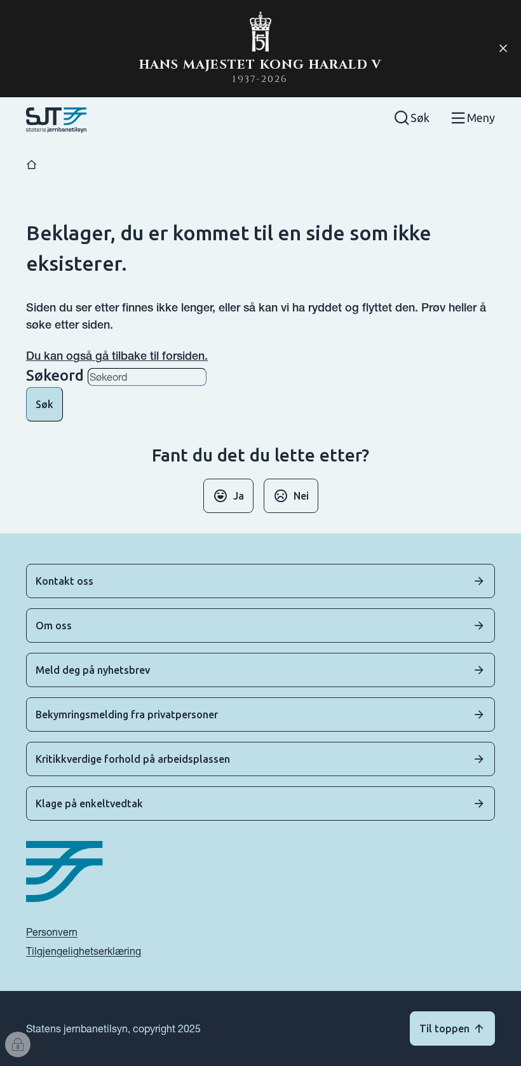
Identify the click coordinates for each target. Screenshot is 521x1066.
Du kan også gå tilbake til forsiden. (117, 355)
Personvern (52, 932)
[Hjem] (31, 165)
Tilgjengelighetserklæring (83, 951)
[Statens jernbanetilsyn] (56, 120)
